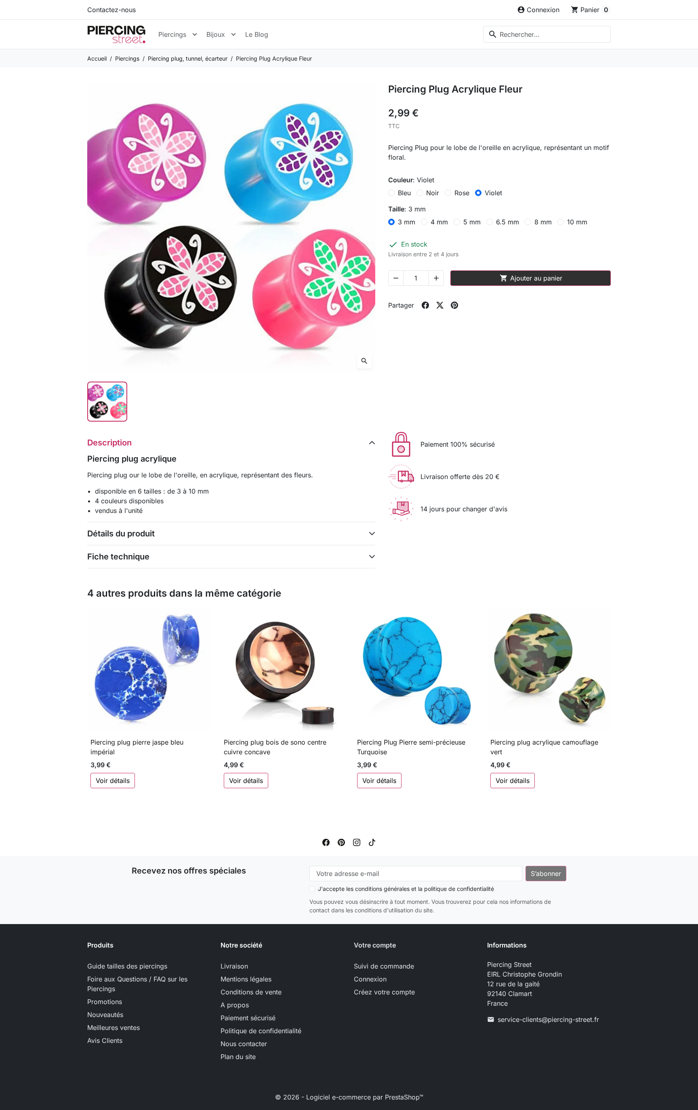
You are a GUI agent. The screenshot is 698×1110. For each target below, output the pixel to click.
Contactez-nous (111, 10)
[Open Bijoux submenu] (233, 34)
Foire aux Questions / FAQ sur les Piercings (137, 984)
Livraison (234, 966)
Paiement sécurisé (248, 1018)
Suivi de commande (384, 966)
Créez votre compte (384, 992)
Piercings (172, 34)
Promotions (104, 1002)
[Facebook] (326, 841)
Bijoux (215, 34)
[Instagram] (357, 841)
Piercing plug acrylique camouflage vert (544, 747)
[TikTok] (372, 841)
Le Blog (256, 34)
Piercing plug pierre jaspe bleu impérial (136, 747)
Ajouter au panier (531, 278)
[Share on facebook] (425, 305)
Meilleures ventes (113, 1027)
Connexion (370, 979)
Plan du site (238, 1057)
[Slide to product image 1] (107, 402)
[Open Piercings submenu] (194, 34)
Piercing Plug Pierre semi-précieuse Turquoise (411, 747)
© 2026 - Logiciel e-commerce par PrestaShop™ (349, 1097)
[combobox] (547, 34)
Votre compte (375, 945)
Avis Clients (104, 1040)
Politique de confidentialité (261, 1031)
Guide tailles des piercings (127, 966)
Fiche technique (118, 556)
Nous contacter (244, 1044)
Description (109, 442)
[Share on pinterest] (454, 305)
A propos (235, 1005)
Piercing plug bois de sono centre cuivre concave (275, 747)
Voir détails (113, 781)
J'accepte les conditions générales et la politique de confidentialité (406, 888)
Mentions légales (246, 979)
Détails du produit (121, 533)
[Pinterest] (341, 841)
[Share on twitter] (439, 305)
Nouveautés (105, 1015)
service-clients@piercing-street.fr (548, 1019)
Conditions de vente (251, 992)
